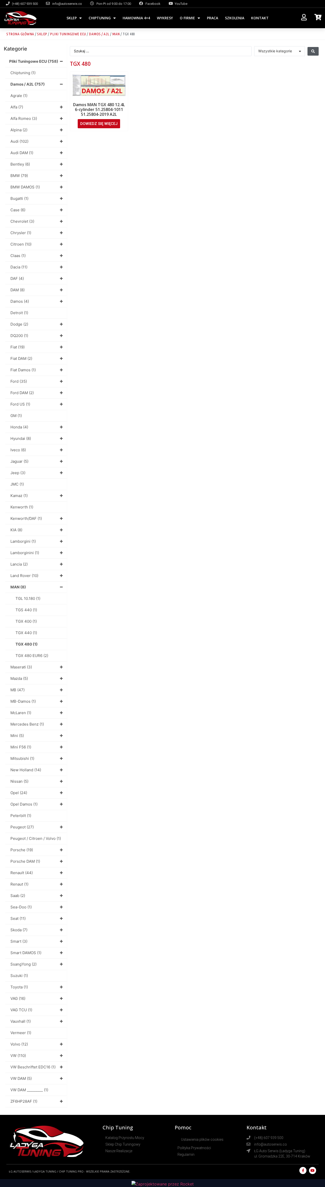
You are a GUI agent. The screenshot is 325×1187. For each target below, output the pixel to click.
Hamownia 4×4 (136, 17)
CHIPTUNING (100, 17)
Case (17, 209)
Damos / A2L (99, 34)
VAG (17, 998)
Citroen (20, 244)
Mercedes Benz (27, 724)
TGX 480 (26, 644)
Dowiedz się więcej (99, 123)
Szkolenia (234, 17)
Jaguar (19, 461)
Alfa (16, 107)
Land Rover (24, 575)
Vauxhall (20, 1021)
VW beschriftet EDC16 (33, 1067)
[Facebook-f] (302, 1170)
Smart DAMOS (25, 952)
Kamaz (19, 495)
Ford (18, 381)
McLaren (20, 712)
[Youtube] (312, 1170)
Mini (17, 735)
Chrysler (20, 232)
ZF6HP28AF (23, 1101)
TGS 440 (26, 609)
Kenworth (21, 507)
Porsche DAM (25, 861)
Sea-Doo (21, 907)
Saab (17, 895)
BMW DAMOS (25, 187)
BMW (19, 175)
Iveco (18, 449)
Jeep (17, 472)
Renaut (19, 884)
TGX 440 (26, 632)
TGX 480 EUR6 (31, 655)
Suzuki (19, 975)
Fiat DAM (21, 358)
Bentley (20, 164)
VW (18, 1055)
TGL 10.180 (27, 598)
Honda (19, 427)
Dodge (19, 324)
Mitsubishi (22, 758)
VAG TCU (21, 1009)
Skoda (18, 929)
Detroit (19, 312)
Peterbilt (20, 815)
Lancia (19, 564)
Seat (18, 918)
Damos (19, 301)
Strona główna (20, 34)
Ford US (20, 404)
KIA (16, 529)
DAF (17, 278)
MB (17, 689)
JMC (17, 484)
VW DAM (21, 1078)
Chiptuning (23, 72)
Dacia (18, 267)
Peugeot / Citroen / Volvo (35, 838)
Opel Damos (24, 804)
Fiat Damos (23, 369)
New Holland (25, 769)
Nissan (19, 781)
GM (16, 415)
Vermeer (20, 1032)
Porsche (21, 849)
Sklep (72, 17)
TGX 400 (26, 621)
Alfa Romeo (23, 118)
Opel (18, 792)
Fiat (17, 347)
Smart (18, 941)
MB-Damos (23, 701)
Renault (21, 872)
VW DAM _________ (29, 1089)
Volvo (19, 1044)
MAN (116, 34)
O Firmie (187, 17)
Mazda (19, 678)
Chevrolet (22, 221)
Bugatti (19, 198)
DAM (17, 289)
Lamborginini (24, 552)
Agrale (18, 95)
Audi (19, 141)
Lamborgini (23, 541)
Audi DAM (21, 152)
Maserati (21, 667)
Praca (212, 17)
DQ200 (19, 335)
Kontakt (260, 17)
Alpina (18, 129)
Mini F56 (20, 747)
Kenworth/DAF (26, 518)
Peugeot (22, 827)
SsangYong (23, 964)
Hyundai (20, 438)
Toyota (19, 987)
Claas (18, 255)
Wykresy (165, 17)
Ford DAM (22, 392)
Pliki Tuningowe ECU (68, 34)
